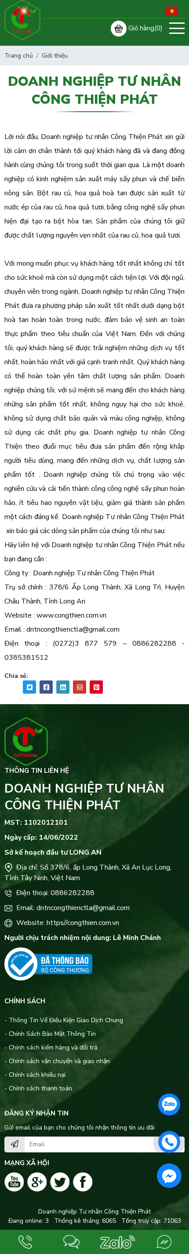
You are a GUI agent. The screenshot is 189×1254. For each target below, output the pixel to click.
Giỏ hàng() (145, 28)
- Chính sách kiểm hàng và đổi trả (50, 1047)
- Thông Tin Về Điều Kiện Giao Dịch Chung (63, 1020)
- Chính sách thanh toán (38, 1088)
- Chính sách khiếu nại (34, 1075)
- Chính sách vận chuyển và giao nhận (57, 1061)
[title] (25, 1242)
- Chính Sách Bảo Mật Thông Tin (50, 1034)
